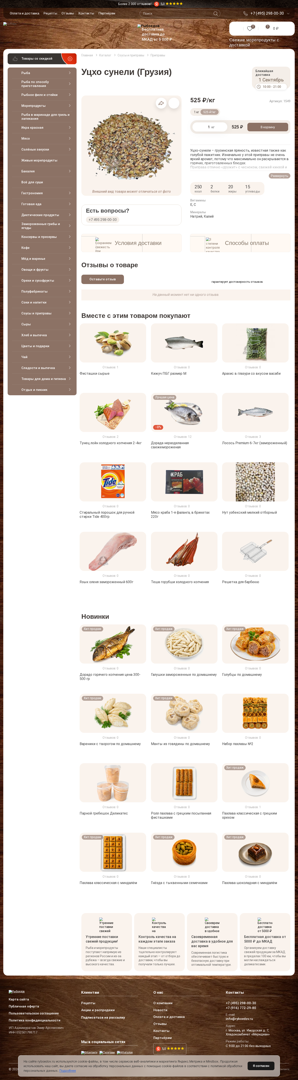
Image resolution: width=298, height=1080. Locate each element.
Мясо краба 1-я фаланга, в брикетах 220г (180, 514)
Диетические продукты (40, 215)
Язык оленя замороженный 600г (106, 582)
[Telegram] (107, 1052)
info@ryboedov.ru (239, 1019)
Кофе (25, 248)
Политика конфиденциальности (34, 1020)
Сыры (26, 324)
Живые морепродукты (39, 160)
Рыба (25, 73)
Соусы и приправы (36, 313)
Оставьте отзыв (102, 279)
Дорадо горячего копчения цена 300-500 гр (110, 676)
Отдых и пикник (34, 390)
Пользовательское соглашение (34, 1013)
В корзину (268, 127)
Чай (24, 357)
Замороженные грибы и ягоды (40, 226)
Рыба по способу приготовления (35, 84)
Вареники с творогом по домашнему (110, 744)
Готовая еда (31, 204)
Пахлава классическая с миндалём (108, 883)
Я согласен (261, 1066)
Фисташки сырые (95, 373)
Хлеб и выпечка (34, 335)
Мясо (25, 138)
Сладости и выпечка (38, 368)
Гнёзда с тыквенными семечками (179, 883)
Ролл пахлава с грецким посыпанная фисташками (181, 815)
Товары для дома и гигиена (43, 379)
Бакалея (28, 171)
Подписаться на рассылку (103, 1017)
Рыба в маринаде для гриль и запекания (45, 117)
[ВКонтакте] (89, 1052)
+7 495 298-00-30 (103, 220)
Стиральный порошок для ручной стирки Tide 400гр (107, 514)
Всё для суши (32, 182)
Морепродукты (33, 106)
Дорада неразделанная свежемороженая (170, 445)
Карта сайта (19, 999)
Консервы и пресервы (39, 237)
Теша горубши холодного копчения (180, 582)
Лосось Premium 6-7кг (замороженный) (254, 443)
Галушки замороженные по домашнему (184, 674)
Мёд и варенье (33, 259)
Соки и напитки (33, 302)
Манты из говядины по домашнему (180, 744)
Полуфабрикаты (34, 291)
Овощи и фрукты (34, 270)
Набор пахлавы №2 (237, 744)
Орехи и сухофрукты (37, 281)
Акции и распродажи (98, 1010)
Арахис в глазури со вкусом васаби (251, 373)
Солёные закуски (35, 149)
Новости (160, 1010)
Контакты (86, 13)
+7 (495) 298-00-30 (267, 13)
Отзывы (68, 13)
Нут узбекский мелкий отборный (249, 512)
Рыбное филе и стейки (39, 95)
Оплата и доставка (24, 13)
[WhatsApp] (125, 1052)
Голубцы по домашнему (242, 674)
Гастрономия (32, 193)
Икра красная (32, 128)
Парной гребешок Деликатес (104, 813)
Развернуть (279, 176)
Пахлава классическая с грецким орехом (249, 815)
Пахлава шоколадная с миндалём (249, 883)
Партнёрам (106, 13)
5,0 (164, 1049)
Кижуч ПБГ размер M (168, 373)
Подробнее (67, 1070)
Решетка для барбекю (240, 582)
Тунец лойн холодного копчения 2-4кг (111, 443)
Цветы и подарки (35, 346)
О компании (163, 1003)
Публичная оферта (24, 1006)
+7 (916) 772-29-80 (241, 1008)
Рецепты (50, 13)
